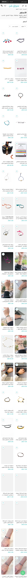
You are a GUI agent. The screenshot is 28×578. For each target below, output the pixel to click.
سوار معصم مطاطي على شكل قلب (21, 162)
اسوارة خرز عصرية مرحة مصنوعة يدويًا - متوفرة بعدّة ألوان (21, 273)
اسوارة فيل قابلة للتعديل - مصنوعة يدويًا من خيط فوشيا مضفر (21, 245)
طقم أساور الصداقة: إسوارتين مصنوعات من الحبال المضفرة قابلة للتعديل (7, 494)
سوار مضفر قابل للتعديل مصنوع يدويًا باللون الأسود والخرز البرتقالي (21, 438)
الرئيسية (25, 9)
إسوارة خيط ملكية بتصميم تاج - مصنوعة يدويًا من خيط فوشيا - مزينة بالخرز (7, 273)
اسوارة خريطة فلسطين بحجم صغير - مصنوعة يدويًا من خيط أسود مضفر (21, 355)
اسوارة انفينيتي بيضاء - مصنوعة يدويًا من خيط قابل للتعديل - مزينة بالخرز (21, 300)
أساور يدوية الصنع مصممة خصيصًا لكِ (22, 51)
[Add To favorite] (16, 33)
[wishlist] (5, 6)
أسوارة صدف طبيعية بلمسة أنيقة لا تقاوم (8, 134)
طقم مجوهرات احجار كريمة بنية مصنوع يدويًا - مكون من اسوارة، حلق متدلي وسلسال (7, 162)
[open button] (26, 6)
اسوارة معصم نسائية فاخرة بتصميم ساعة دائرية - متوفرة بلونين (7, 190)
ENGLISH (4, 1)
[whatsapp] (23, 573)
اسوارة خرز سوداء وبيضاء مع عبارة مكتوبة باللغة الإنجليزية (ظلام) (7, 466)
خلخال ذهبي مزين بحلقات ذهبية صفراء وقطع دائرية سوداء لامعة (22, 411)
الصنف (20, 9)
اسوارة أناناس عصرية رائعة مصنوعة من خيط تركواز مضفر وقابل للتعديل (21, 217)
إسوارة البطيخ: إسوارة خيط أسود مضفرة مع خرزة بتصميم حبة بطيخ (7, 383)
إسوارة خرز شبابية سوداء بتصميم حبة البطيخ (22, 383)
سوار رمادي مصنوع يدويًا (22, 134)
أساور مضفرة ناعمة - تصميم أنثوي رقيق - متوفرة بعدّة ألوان (21, 328)
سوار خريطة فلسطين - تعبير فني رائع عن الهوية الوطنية (7, 107)
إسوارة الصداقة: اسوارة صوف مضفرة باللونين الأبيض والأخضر (21, 549)
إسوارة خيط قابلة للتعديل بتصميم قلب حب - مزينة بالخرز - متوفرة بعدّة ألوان (8, 300)
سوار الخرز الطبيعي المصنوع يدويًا (22, 107)
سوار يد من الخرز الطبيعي (9, 79)
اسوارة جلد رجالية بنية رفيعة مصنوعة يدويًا (21, 466)
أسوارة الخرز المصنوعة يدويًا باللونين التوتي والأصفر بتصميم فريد (21, 79)
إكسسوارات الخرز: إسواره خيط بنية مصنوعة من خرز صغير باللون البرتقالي (7, 411)
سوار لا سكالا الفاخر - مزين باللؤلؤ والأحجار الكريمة (7, 355)
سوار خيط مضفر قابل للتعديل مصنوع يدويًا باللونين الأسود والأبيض (7, 438)
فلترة (22, 26)
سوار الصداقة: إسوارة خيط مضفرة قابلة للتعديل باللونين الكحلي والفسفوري (21, 494)
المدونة (11, 1)
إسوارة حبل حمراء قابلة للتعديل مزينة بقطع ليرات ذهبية (21, 521)
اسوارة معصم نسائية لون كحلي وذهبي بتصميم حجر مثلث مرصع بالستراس (21, 190)
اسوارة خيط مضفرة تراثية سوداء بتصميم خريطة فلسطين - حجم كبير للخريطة (7, 328)
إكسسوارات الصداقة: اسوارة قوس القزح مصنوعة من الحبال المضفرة (7, 521)
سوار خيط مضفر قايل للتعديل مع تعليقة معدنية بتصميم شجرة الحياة (7, 245)
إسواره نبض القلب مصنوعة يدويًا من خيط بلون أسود (7, 549)
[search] (23, 6)
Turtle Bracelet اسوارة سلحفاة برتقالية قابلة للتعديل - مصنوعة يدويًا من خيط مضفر (7, 217)
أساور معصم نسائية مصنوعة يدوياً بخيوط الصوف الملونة (8, 51)
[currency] (8, 1)
